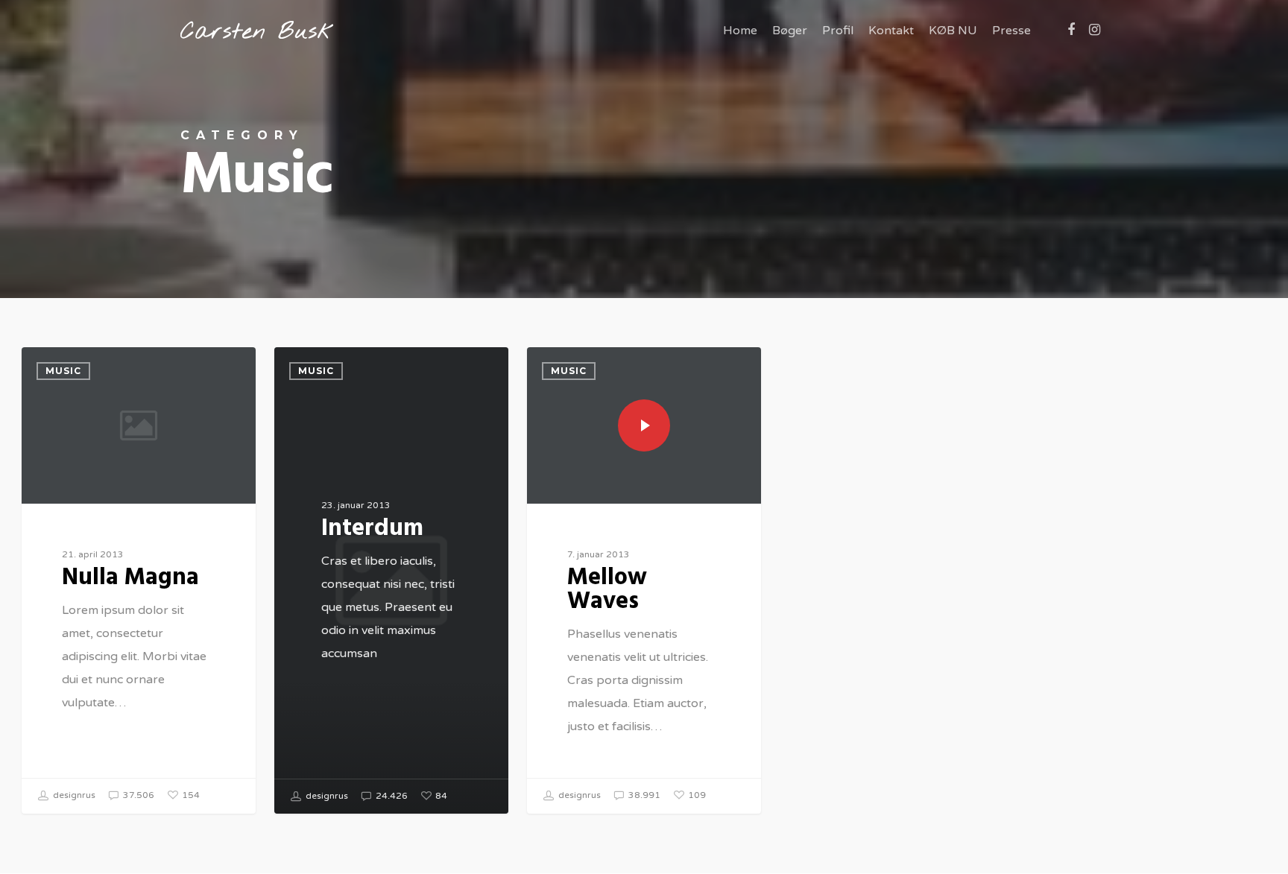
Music (63, 370)
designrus (73, 795)
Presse (1011, 31)
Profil (837, 31)
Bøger (789, 31)
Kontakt (891, 31)
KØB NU (953, 31)
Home (740, 31)
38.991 (643, 795)
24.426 (390, 796)
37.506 (137, 795)
